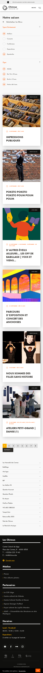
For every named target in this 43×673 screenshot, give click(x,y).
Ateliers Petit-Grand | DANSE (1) (21, 429)
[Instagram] (22, 646)
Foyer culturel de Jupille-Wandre (17, 607)
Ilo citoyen (6, 499)
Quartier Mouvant (8, 490)
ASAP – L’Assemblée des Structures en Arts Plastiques (20, 612)
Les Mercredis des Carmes (11, 463)
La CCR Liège (9, 592)
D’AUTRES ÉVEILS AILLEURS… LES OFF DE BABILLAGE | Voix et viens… (19, 255)
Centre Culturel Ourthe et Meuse (16, 600)
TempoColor (6, 512)
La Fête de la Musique (9, 526)
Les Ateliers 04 (7, 485)
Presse (6, 574)
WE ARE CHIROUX (9, 508)
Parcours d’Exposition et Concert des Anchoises (17, 317)
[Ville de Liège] (13, 656)
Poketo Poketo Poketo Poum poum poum (19, 195)
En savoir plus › (22, 671)
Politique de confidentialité (22, 666)
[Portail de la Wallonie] (6, 656)
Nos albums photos (11, 578)
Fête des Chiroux (8, 521)
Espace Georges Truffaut (13, 604)
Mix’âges (5, 472)
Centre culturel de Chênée (14, 596)
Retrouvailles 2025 (8, 517)
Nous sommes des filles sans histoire (19, 375)
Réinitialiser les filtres (14, 22)
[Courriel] (5, 646)
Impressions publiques (14, 138)
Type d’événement (9, 27)
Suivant (7, 450)
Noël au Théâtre (8, 503)
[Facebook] (10, 646)
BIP (4, 481)
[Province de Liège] (27, 656)
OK (38, 671)
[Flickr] (16, 646)
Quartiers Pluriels (8, 494)
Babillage (6, 467)
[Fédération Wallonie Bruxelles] (20, 656)
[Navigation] (39, 7)
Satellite (5, 476)
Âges (4, 62)
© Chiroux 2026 (21, 664)
